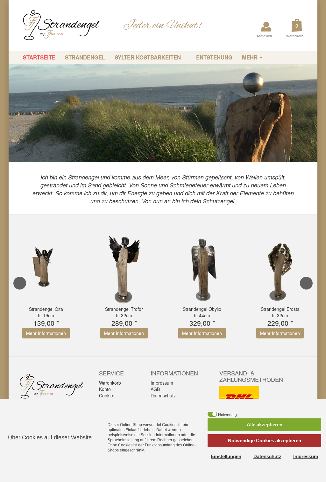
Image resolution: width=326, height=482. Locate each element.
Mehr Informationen (46, 333)
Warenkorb (295, 35)
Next (306, 283)
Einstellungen (226, 456)
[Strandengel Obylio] (202, 267)
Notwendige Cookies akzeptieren (264, 440)
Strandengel (85, 57)
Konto (105, 389)
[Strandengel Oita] (46, 267)
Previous (19, 283)
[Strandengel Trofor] (124, 267)
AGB (155, 389)
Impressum (162, 383)
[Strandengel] (56, 25)
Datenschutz (163, 395)
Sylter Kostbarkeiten (148, 57)
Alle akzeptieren (264, 424)
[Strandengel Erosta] (280, 267)
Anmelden (265, 35)
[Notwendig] (212, 414)
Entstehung (214, 57)
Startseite (39, 57)
